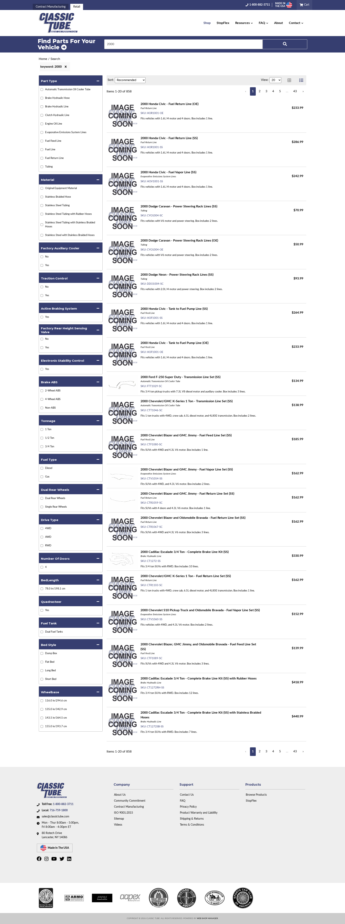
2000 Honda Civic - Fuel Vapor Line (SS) (168, 172)
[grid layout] (289, 80)
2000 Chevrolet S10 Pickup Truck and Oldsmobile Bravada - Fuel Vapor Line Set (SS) (200, 610)
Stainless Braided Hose (58, 197)
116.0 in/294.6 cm (56, 700)
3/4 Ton (49, 446)
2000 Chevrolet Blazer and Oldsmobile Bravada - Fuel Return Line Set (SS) (193, 517)
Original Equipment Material (61, 188)
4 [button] (273, 91)
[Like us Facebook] (40, 860)
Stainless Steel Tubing (57, 205)
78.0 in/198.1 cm (55, 588)
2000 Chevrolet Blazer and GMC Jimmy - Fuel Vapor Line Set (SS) (187, 469)
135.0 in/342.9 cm (56, 709)
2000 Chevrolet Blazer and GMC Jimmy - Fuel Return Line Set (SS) (187, 493)
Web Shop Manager (207, 918)
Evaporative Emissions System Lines (65, 132)
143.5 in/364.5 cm (56, 718)
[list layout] (301, 80)
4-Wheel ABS (52, 399)
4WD (48, 528)
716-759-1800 (59, 810)
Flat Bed (49, 662)
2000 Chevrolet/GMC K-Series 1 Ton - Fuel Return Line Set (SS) (186, 576)
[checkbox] (42, 257)
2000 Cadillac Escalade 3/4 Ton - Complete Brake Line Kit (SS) (185, 552)
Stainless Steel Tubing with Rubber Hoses (68, 214)
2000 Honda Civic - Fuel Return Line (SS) (169, 138)
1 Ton (48, 429)
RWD (48, 545)
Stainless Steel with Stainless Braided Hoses (70, 235)
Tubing (49, 166)
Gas (47, 476)
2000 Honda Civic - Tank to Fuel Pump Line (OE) (174, 343)
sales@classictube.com (55, 816)
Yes (47, 265)
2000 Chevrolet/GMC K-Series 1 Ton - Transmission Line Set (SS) (187, 401)
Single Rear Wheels (56, 507)
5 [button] (280, 91)
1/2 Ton (49, 438)
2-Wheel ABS (52, 390)
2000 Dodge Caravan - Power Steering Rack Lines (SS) (179, 206)
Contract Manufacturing (50, 6)
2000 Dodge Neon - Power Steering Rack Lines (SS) (177, 274)
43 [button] (295, 91)
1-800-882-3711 (63, 804)
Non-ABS (50, 408)
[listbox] (130, 80)
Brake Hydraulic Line (56, 106)
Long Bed (50, 670)
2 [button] (260, 91)
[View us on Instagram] (47, 860)
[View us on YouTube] (54, 860)
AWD (48, 537)
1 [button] (253, 91)
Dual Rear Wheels (55, 498)
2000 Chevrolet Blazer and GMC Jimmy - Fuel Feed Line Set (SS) (186, 435)
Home (43, 58)
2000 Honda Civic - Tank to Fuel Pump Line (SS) (174, 308)
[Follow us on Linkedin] (69, 860)
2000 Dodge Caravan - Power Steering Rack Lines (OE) (179, 240)
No (47, 257)
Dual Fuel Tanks (54, 632)
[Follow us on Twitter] (62, 860)
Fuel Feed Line (53, 141)
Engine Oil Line (53, 124)
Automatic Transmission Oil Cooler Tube (67, 89)
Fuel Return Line (54, 158)
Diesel (48, 468)
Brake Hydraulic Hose (57, 98)
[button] (244, 23)
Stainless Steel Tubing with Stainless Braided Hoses (70, 224)
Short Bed (50, 679)
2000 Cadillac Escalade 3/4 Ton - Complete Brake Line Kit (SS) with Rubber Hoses (199, 678)
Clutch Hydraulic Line (57, 115)
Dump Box (51, 653)
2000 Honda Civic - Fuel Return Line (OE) (169, 104)
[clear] (66, 67)
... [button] (287, 91)
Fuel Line (50, 149)
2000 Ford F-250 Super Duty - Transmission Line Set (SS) (180, 377)
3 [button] (266, 91)
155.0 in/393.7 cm (56, 726)
